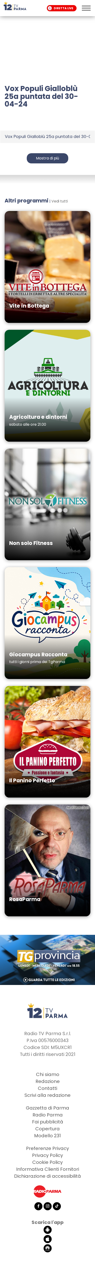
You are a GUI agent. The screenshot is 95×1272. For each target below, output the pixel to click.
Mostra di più (47, 158)
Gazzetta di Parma (47, 1108)
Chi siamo (47, 1074)
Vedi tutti (59, 201)
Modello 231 (47, 1135)
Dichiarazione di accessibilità (47, 1176)
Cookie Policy (47, 1162)
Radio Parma (48, 1115)
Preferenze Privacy (47, 1148)
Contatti (47, 1088)
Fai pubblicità (47, 1122)
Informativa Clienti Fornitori (47, 1169)
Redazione (48, 1081)
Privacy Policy (47, 1155)
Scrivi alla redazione (47, 1095)
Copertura (47, 1128)
